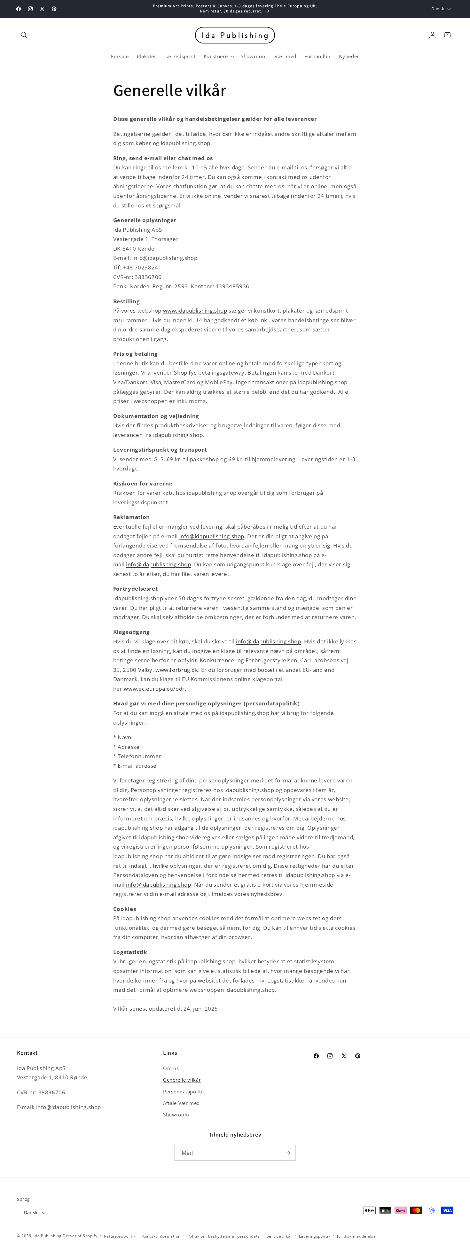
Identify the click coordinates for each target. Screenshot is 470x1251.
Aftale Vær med (181, 1103)
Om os (171, 1068)
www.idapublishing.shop (195, 310)
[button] (24, 35)
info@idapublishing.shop (212, 536)
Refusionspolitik (120, 1236)
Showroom (176, 1114)
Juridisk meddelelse (356, 1236)
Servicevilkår (280, 1236)
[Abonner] (287, 1153)
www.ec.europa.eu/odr (154, 688)
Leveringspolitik (315, 1236)
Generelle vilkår (182, 1079)
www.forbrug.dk (176, 669)
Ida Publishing (47, 1235)
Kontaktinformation (161, 1236)
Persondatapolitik (184, 1091)
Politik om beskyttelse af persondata (223, 1236)
